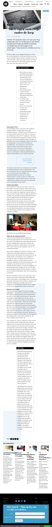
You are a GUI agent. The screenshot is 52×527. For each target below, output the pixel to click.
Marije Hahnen (45, 25)
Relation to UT (8, 517)
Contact (47, 1)
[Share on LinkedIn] (18, 439)
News (15, 4)
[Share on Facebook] (11, 439)
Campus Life (34, 4)
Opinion (20, 4)
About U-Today (40, 1)
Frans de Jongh (45, 21)
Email (11, 513)
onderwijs (46, 15)
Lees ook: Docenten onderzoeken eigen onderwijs (27, 160)
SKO (48, 13)
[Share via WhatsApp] (15, 439)
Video (41, 4)
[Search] (48, 4)
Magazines (10, 1)
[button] (45, 507)
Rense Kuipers (17, 36)
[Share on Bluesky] (13, 439)
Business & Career (19, 1)
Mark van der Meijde (45, 18)
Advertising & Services (29, 1)
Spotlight (26, 4)
